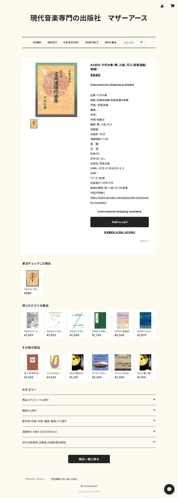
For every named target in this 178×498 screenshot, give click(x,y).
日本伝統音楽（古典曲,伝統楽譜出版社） (44, 442)
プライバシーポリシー (35, 479)
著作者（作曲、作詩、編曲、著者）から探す (44, 421)
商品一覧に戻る (89, 459)
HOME (37, 42)
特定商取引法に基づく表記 (64, 479)
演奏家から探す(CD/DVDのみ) (39, 431)
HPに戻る (110, 42)
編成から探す (29, 410)
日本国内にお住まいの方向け (119, 232)
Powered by (85, 491)
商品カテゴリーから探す (35, 399)
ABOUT (52, 42)
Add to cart (120, 222)
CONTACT (92, 42)
